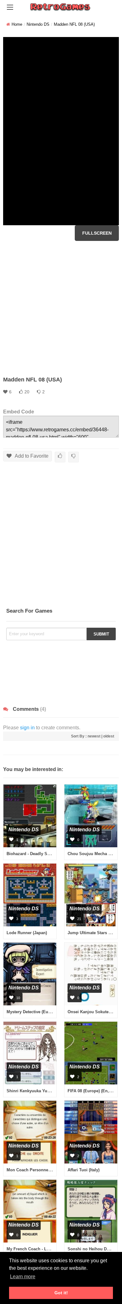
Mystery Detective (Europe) (32, 1011)
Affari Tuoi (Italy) (83, 1170)
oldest (108, 736)
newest (94, 736)
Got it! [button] (61, 1292)
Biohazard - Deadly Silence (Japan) (40, 853)
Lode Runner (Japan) (27, 932)
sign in (27, 727)
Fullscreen (97, 233)
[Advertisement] (61, 308)
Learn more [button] (22, 1276)
